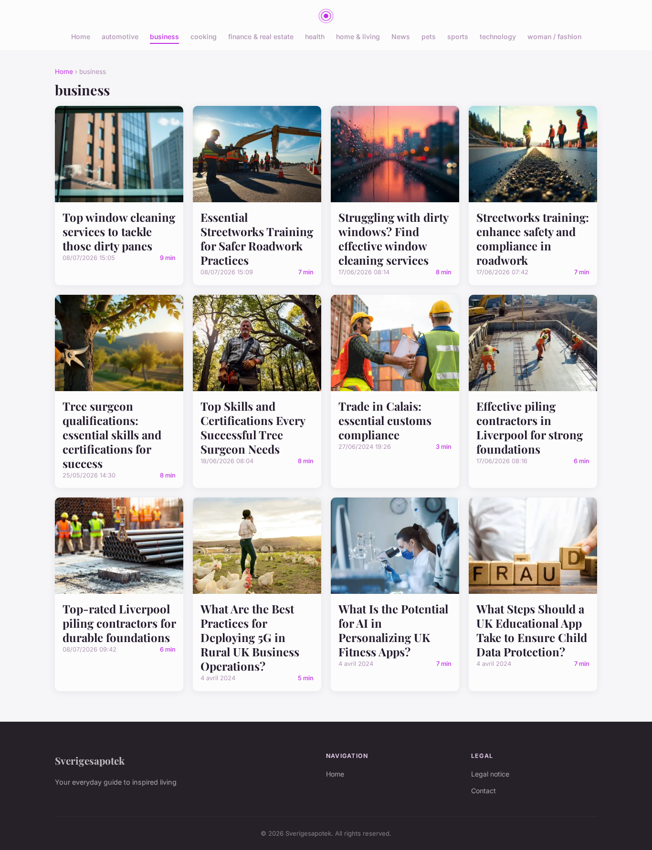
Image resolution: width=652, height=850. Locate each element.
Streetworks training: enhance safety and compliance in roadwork (532, 238)
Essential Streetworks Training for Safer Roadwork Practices (256, 238)
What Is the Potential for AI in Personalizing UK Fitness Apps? (393, 630)
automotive (120, 36)
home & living (358, 36)
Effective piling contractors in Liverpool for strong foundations (529, 427)
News (400, 36)
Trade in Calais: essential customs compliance (384, 420)
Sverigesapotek (90, 760)
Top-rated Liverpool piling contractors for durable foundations (119, 623)
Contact (483, 791)
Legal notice (490, 774)
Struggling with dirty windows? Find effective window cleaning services (393, 238)
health (315, 36)
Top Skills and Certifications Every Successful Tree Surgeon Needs (252, 427)
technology (498, 36)
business (164, 36)
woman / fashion (554, 36)
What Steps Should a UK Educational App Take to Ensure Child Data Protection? (531, 630)
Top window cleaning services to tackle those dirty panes (119, 231)
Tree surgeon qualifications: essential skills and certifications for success (112, 434)
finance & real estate (261, 36)
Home (80, 36)
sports (457, 36)
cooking (203, 36)
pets (428, 36)
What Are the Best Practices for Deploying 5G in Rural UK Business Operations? (249, 637)
